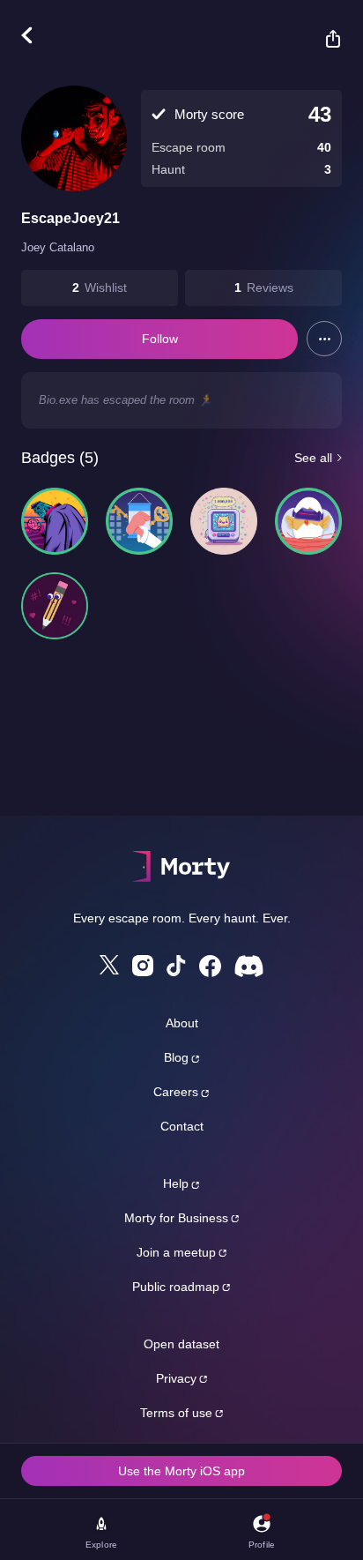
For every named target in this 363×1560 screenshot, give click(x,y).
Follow (160, 339)
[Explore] (35, 35)
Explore (101, 1544)
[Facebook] (210, 966)
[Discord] (248, 966)
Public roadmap (175, 1287)
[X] (109, 964)
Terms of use (176, 1413)
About (182, 1023)
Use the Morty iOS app (181, 1471)
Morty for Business (176, 1218)
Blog (176, 1057)
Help (176, 1183)
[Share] (324, 38)
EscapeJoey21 (70, 218)
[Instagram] (142, 965)
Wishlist (106, 287)
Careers (175, 1092)
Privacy (176, 1378)
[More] (324, 338)
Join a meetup (176, 1252)
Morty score (209, 114)
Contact (182, 1126)
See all (313, 458)
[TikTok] (176, 966)
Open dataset (181, 1344)
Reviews (270, 287)
